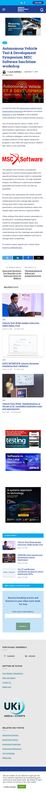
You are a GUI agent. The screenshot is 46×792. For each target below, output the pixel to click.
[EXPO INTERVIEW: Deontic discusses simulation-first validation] (23, 345)
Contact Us (6, 682)
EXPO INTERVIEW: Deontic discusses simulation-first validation (20, 364)
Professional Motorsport (11, 749)
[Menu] (3, 9)
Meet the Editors (8, 678)
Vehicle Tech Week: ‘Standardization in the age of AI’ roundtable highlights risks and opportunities (22, 406)
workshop (6, 114)
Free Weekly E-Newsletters (12, 673)
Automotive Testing (10, 740)
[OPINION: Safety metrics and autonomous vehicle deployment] (8, 558)
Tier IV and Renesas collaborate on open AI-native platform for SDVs (30, 571)
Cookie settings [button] (10, 787)
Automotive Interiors (10, 735)
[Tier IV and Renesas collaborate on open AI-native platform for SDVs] (8, 572)
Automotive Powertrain (11, 744)
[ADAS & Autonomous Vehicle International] (23, 9)
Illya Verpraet (15, 72)
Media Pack (6, 687)
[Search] (42, 9)
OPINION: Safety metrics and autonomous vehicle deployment (30, 557)
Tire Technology (8, 753)
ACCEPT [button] (22, 786)
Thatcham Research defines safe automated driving (33, 273)
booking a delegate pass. (12, 247)
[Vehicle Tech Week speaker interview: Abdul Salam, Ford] (23, 305)
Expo (4, 43)
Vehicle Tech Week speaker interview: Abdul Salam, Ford (30, 543)
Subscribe (38, 2)
